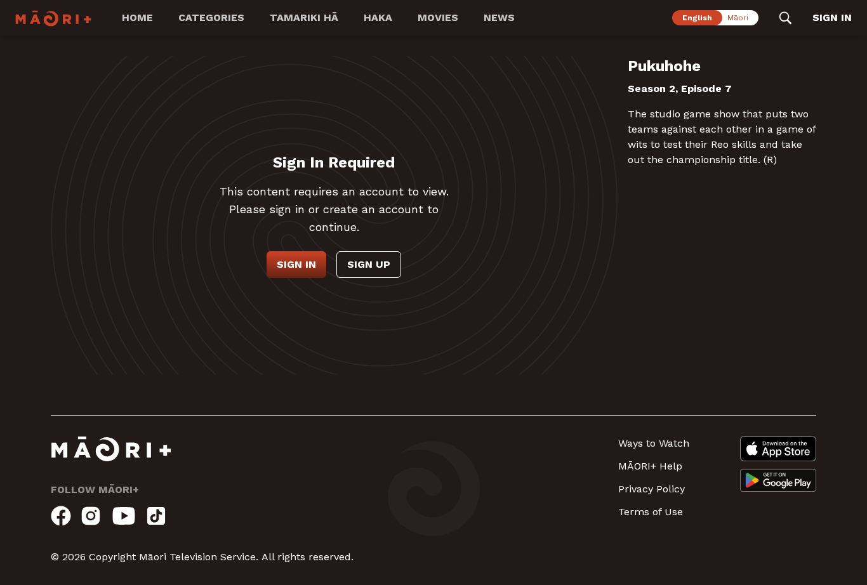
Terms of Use (650, 512)
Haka (378, 17)
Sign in (296, 264)
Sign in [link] (832, 17)
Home (137, 17)
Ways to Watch (653, 443)
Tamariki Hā (304, 17)
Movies (438, 17)
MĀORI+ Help (650, 466)
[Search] (785, 17)
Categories (211, 17)
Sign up (368, 264)
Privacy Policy (651, 489)
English (697, 17)
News (499, 17)
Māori (737, 17)
